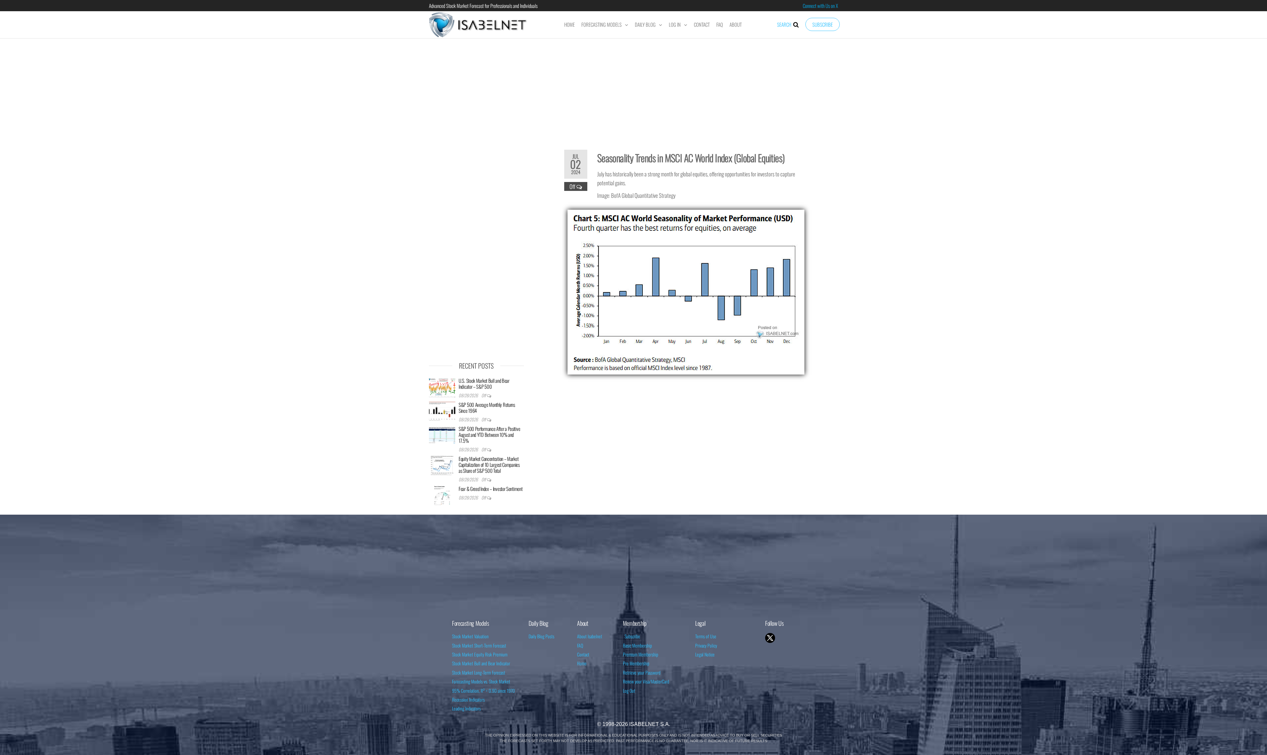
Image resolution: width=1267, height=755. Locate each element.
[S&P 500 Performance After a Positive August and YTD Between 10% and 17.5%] (442, 434)
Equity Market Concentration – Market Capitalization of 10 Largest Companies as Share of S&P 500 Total (489, 464)
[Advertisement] (633, 90)
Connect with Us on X (820, 5)
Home (569, 24)
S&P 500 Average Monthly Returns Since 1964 (487, 407)
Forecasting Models (601, 24)
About (736, 24)
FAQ (719, 24)
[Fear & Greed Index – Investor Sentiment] (442, 494)
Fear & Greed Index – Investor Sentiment (490, 488)
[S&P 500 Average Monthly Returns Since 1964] (442, 410)
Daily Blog (645, 24)
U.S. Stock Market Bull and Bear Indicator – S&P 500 (484, 383)
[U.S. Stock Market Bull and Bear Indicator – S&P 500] (442, 386)
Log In (675, 24)
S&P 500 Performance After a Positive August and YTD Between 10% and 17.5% (489, 434)
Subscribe (822, 24)
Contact (702, 24)
